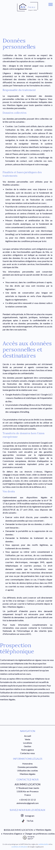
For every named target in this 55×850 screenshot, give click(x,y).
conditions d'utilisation (19, 847)
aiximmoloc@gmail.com (28, 803)
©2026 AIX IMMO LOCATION (18, 830)
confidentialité (43, 844)
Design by (31, 838)
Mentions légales (43, 829)
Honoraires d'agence (12, 833)
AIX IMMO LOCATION (27, 784)
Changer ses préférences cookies (40, 833)
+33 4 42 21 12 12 (27, 799)
